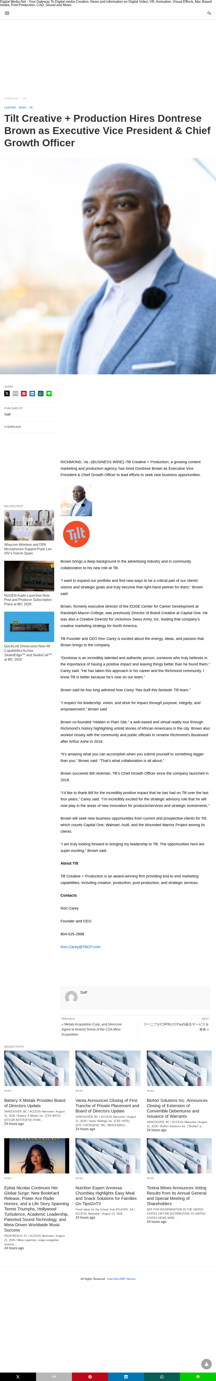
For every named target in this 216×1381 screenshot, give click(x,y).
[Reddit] (104, 456)
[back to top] (206, 1364)
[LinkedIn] (111, 456)
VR (24, 98)
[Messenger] (118, 456)
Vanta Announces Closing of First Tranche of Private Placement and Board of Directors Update (107, 1105)
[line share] (49, 393)
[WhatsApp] (84, 456)
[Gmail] (97, 456)
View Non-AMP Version (121, 1279)
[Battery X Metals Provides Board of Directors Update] (36, 1068)
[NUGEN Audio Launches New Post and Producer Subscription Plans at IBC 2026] (29, 576)
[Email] (77, 456)
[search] (209, 13)
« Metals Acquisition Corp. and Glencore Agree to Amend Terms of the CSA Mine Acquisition (92, 1029)
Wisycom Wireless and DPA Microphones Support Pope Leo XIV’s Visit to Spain (28, 549)
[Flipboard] (91, 456)
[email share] (15, 393)
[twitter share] (7, 393)
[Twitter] (70, 962)
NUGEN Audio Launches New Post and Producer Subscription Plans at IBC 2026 (28, 600)
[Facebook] (64, 962)
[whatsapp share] (40, 393)
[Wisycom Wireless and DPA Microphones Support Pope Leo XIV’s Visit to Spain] (29, 525)
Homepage (11, 98)
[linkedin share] (32, 393)
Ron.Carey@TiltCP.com (80, 947)
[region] (108, 56)
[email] (54, 1377)
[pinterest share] (24, 393)
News (22, 107)
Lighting (10, 107)
